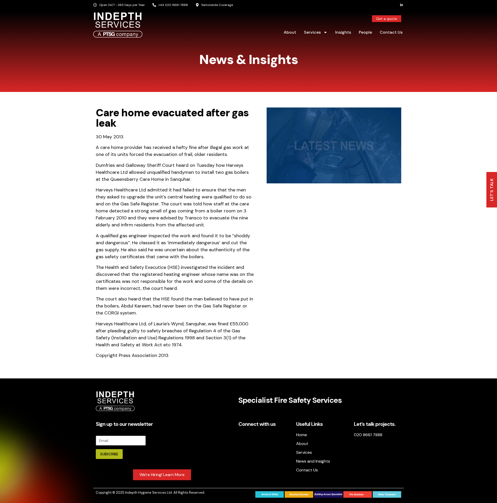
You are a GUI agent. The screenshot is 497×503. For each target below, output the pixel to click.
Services (312, 32)
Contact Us (391, 32)
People (365, 32)
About (290, 32)
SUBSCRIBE (109, 454)
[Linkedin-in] (401, 5)
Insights (343, 32)
